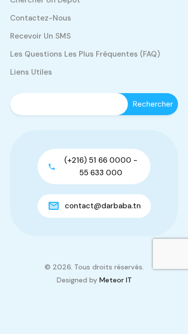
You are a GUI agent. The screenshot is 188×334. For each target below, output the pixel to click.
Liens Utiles (31, 72)
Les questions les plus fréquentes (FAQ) (85, 54)
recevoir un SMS (40, 36)
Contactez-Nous (40, 18)
